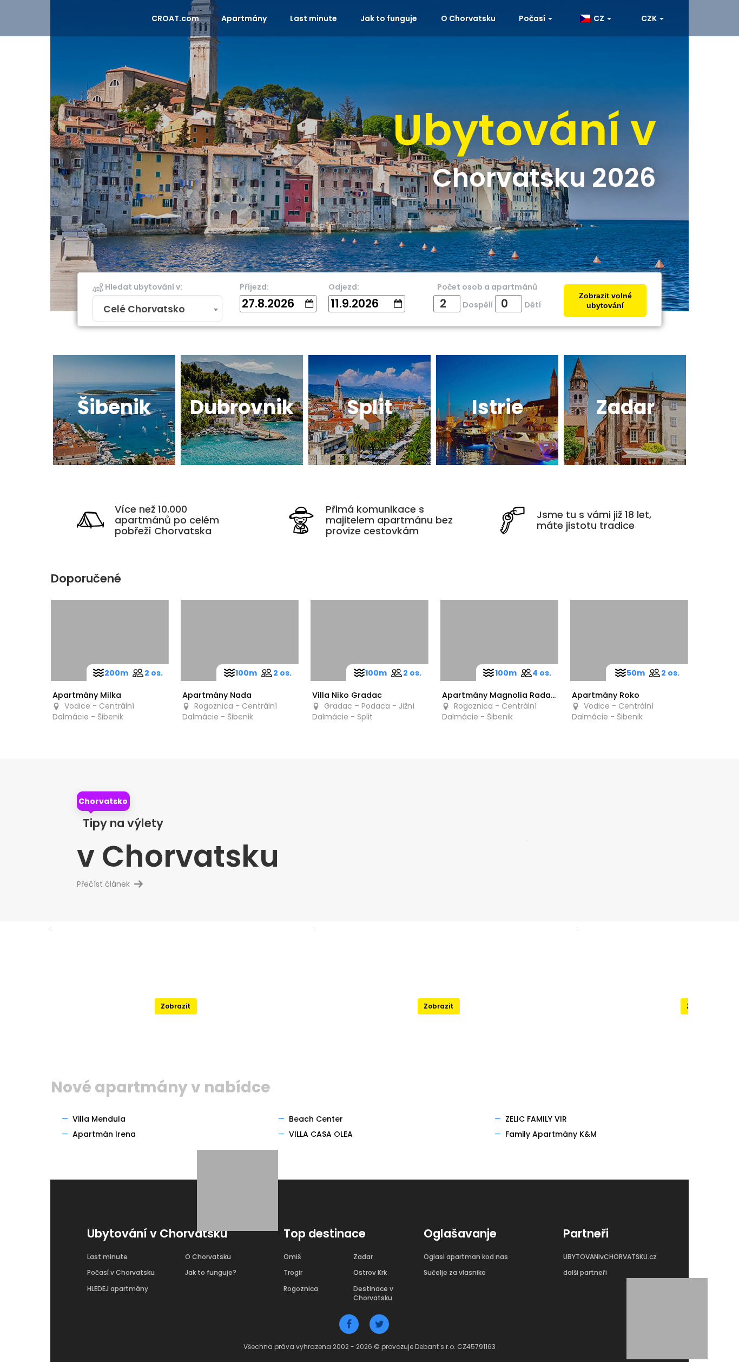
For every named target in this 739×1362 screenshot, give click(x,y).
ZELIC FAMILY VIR (536, 1119)
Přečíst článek (107, 884)
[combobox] (157, 309)
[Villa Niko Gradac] (369, 640)
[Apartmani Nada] (240, 640)
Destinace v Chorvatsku (373, 1293)
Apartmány (244, 18)
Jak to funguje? (210, 1272)
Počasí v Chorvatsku (121, 1272)
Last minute (313, 18)
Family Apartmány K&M (551, 1134)
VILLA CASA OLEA (321, 1134)
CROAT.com (175, 18)
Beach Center (316, 1119)
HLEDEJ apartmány (117, 1288)
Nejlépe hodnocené (175, 980)
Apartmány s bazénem (438, 980)
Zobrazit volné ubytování (605, 300)
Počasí (533, 18)
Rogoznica (300, 1288)
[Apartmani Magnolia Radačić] (499, 640)
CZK (649, 18)
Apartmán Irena (104, 1134)
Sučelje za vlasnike (455, 1272)
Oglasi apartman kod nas (466, 1256)
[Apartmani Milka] (110, 640)
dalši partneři (585, 1272)
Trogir (292, 1272)
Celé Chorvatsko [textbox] (144, 309)
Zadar (363, 1256)
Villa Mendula (99, 1119)
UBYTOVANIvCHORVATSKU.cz (610, 1256)
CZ (598, 18)
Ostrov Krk (370, 1272)
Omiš (292, 1256)
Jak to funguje (388, 18)
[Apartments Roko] (629, 640)
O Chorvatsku (468, 18)
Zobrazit (175, 1006)
